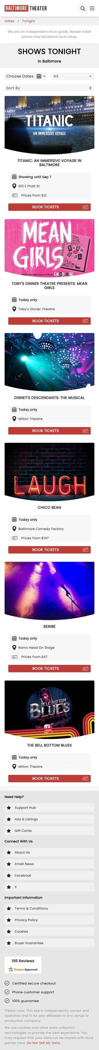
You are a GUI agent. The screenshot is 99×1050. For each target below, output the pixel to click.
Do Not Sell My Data (43, 1043)
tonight (28, 21)
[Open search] (82, 8)
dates (10, 21)
